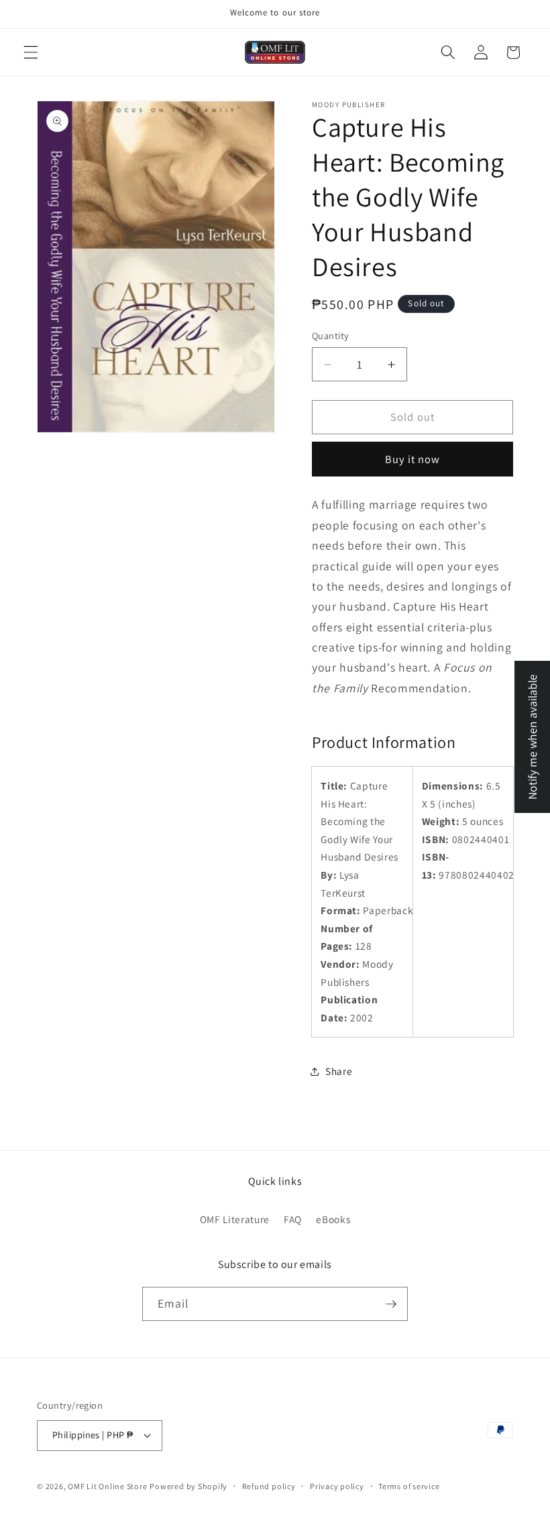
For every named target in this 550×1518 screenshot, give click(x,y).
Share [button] (338, 1071)
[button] (31, 52)
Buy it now (413, 459)
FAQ (293, 1219)
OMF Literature (235, 1219)
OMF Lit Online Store (107, 1486)
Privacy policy (337, 1486)
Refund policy (269, 1486)
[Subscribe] (391, 1304)
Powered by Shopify (188, 1486)
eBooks (333, 1219)
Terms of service (408, 1486)
